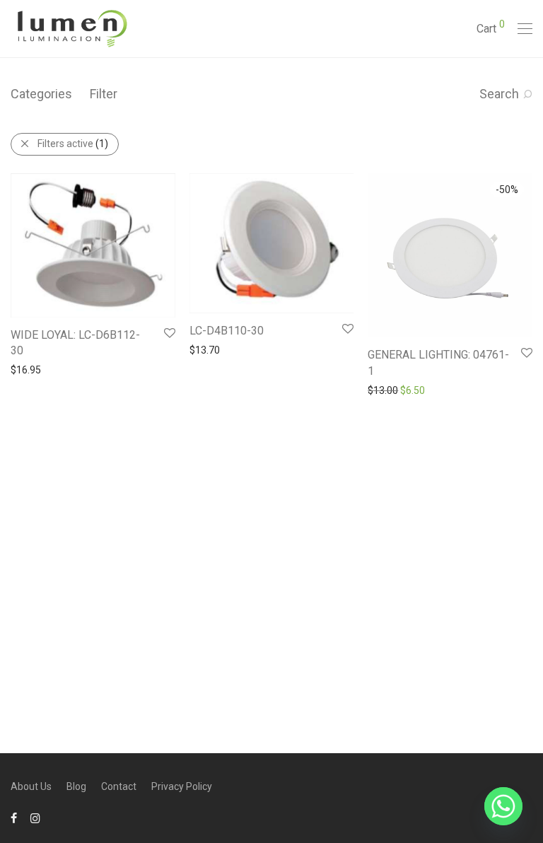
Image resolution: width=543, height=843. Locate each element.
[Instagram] (35, 817)
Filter (103, 93)
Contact (118, 786)
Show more (29, 369)
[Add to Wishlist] (168, 333)
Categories (41, 93)
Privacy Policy (181, 786)
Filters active (72, 143)
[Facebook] (14, 817)
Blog (76, 786)
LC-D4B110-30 (226, 330)
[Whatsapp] (503, 806)
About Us (31, 786)
